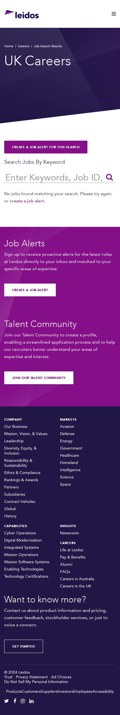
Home (8, 46)
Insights (68, 526)
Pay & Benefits (72, 557)
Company (13, 419)
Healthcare (69, 455)
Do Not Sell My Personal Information (36, 681)
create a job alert (27, 200)
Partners (11, 487)
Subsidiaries (14, 494)
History (10, 516)
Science (67, 477)
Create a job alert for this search (46, 147)
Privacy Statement (32, 677)
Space (65, 484)
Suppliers (49, 691)
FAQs (65, 571)
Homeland (69, 462)
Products (14, 691)
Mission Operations (21, 554)
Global (10, 509)
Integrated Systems (21, 547)
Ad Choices (61, 677)
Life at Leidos (71, 550)
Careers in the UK (75, 586)
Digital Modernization (23, 540)
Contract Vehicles (19, 501)
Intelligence (70, 470)
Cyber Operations (20, 533)
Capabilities (15, 526)
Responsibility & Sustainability (18, 463)
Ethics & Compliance (22, 472)
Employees (82, 691)
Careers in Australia (77, 579)
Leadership (14, 441)
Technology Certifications (26, 576)
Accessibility (103, 691)
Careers (23, 46)
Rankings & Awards (21, 480)
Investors (65, 691)
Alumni (66, 564)
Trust (8, 677)
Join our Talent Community (39, 378)
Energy (66, 441)
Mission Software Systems (26, 562)
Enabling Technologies (24, 569)
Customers (31, 691)
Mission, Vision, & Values (25, 433)
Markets (68, 419)
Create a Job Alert (30, 290)
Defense (67, 433)
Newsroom (69, 533)
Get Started (23, 646)
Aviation (67, 426)
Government (71, 448)
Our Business (15, 426)
